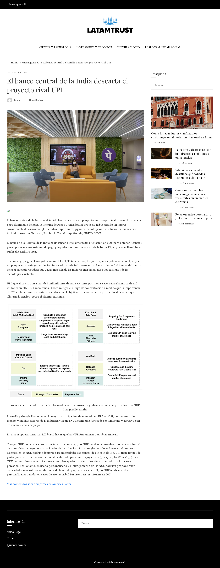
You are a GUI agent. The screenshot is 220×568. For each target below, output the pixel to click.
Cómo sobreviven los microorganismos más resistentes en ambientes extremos (191, 196)
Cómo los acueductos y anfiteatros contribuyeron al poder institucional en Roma (181, 135)
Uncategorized (17, 73)
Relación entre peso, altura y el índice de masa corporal (194, 216)
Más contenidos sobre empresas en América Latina (39, 484)
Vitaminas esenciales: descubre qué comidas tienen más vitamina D (190, 174)
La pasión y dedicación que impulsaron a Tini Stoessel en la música (193, 153)
